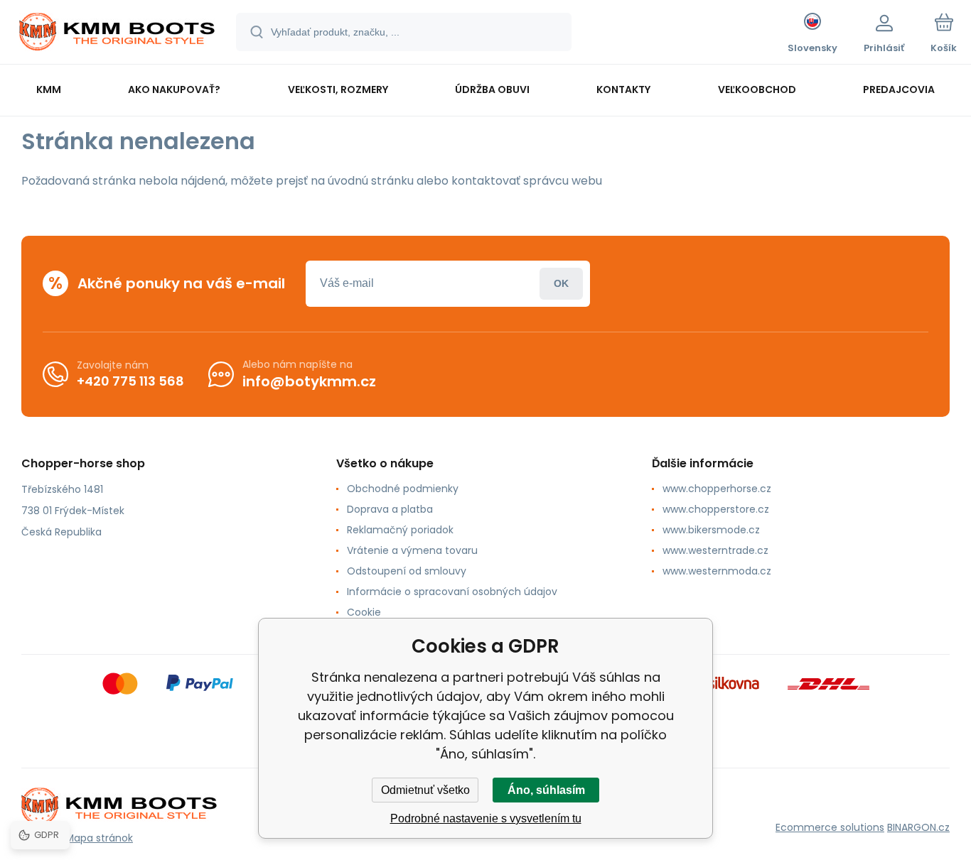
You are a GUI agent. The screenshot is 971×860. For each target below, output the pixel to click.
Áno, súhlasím (546, 790)
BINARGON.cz (918, 827)
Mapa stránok (99, 838)
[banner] (117, 34)
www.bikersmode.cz (711, 530)
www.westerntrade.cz (715, 550)
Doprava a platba (390, 509)
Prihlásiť (561, 284)
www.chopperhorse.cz (716, 488)
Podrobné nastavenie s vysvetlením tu (485, 818)
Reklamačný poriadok (400, 530)
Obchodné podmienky (402, 488)
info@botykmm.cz (309, 381)
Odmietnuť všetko (425, 790)
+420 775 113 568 (130, 381)
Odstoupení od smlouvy (406, 571)
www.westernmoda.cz (716, 571)
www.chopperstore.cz (715, 509)
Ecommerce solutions (830, 827)
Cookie (364, 612)
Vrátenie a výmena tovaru (412, 550)
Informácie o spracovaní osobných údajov (452, 591)
